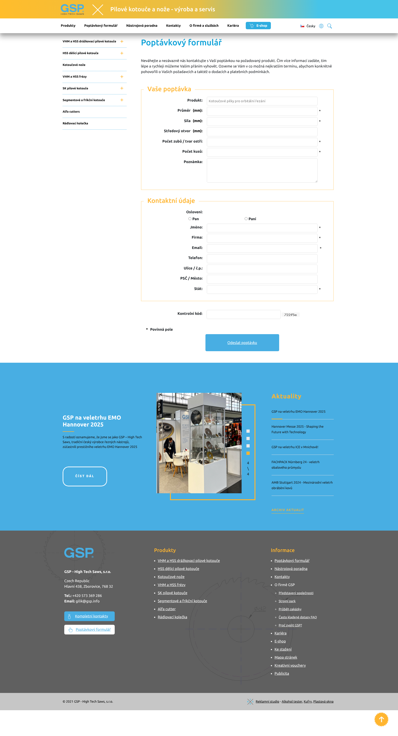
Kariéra (233, 25)
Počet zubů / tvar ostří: (182, 141)
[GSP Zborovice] (80, 9)
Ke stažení (283, 649)
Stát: (198, 289)
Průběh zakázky (290, 609)
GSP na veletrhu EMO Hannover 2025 (298, 411)
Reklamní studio (267, 701)
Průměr (190, 110)
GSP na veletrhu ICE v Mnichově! (295, 447)
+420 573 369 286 (87, 596)
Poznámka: (193, 162)
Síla (193, 121)
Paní (252, 219)
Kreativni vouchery (290, 665)
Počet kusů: (192, 151)
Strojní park (287, 601)
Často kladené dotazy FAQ (298, 617)
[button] (248, 431)
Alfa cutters (71, 111)
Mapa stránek (286, 657)
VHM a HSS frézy (75, 76)
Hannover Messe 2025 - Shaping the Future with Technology (298, 429)
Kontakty (173, 25)
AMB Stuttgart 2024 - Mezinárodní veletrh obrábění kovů (302, 485)
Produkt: (194, 100)
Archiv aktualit (288, 510)
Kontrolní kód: (190, 314)
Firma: (197, 237)
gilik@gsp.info (88, 601)
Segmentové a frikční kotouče (84, 100)
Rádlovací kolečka (75, 123)
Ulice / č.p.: (193, 268)
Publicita (282, 674)
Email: (197, 248)
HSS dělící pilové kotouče (81, 53)
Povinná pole (159, 329)
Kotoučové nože (74, 65)
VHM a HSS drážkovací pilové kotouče (89, 41)
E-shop (261, 25)
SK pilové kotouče (75, 88)
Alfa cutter (167, 609)
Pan (195, 219)
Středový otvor (183, 131)
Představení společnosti (296, 593)
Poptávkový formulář (101, 25)
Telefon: (195, 258)
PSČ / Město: (191, 278)
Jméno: (196, 227)
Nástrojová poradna (141, 25)
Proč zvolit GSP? (290, 625)
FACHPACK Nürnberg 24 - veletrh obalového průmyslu (295, 464)
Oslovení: (194, 212)
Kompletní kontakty (91, 616)
